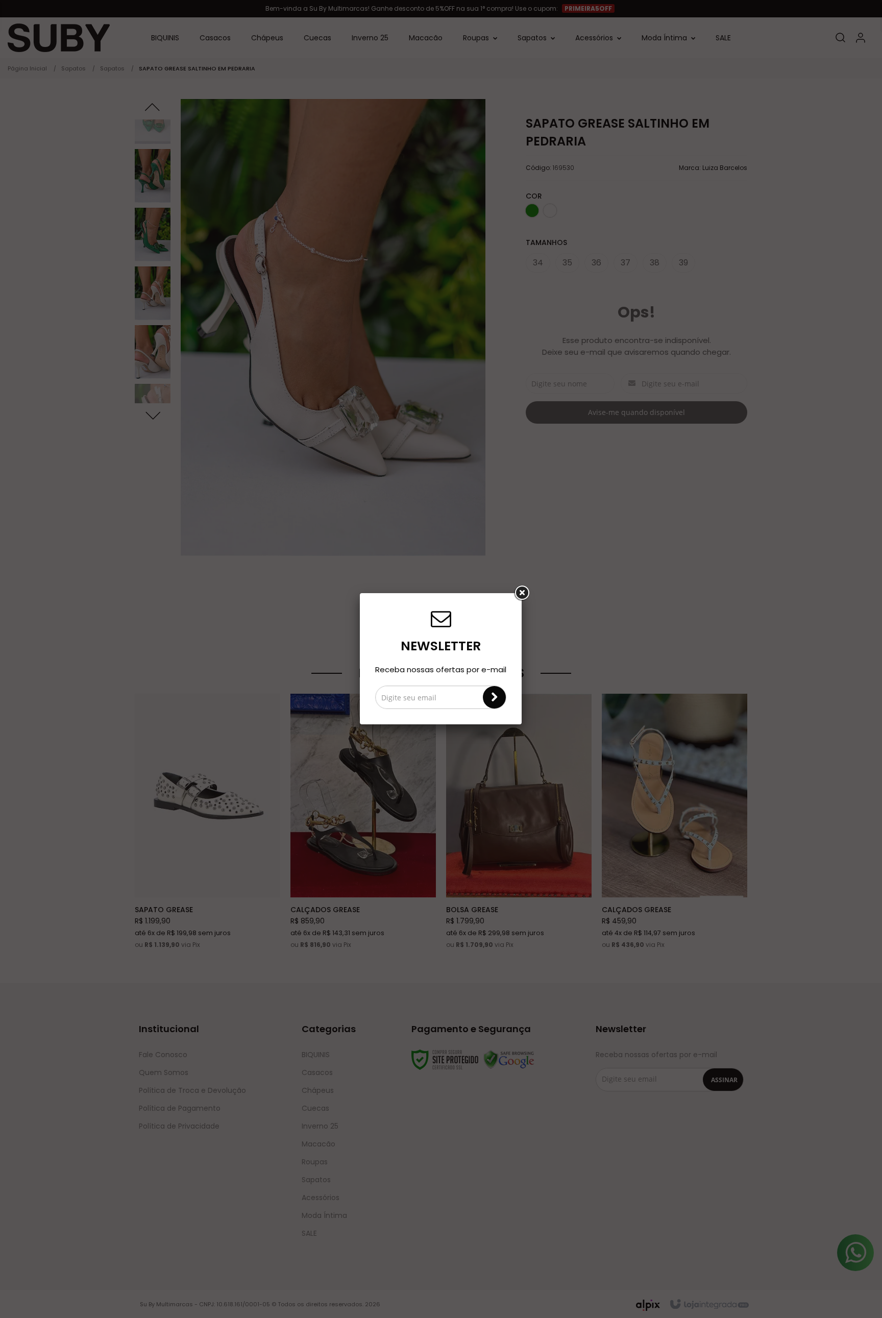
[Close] (521, 593)
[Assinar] (494, 697)
